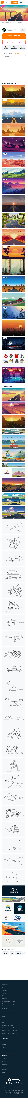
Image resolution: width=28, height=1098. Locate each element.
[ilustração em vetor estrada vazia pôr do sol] (13, 203)
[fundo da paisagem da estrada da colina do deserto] (13, 159)
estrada (5, 987)
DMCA (3, 1056)
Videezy (4, 1027)
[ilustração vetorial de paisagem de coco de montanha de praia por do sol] (13, 251)
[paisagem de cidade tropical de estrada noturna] (13, 342)
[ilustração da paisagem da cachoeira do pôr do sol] (13, 375)
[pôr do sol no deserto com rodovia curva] (13, 499)
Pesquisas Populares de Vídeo (9, 1069)
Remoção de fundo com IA (9, 1042)
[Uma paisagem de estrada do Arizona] (13, 102)
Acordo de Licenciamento (8, 1054)
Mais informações (7, 56)
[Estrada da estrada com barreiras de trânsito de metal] (13, 114)
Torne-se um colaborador (8, 1086)
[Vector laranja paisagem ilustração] (13, 236)
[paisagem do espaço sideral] (13, 143)
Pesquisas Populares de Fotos (9, 1066)
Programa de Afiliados (7, 1059)
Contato (4, 1080)
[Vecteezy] (2, 2)
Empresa (4, 1030)
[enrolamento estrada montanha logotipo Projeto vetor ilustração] (13, 905)
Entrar (21, 2)
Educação (4, 1032)
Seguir (23, 30)
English (4, 1095)
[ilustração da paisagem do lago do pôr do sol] (13, 186)
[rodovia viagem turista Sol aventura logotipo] (7, 476)
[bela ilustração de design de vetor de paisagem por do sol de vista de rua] (13, 407)
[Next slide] (22, 987)
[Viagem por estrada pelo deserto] (13, 283)
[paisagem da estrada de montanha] (9, 486)
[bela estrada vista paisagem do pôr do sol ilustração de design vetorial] (13, 91)
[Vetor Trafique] (13, 358)
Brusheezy (5, 1022)
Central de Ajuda (6, 1078)
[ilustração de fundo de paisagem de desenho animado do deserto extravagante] (13, 129)
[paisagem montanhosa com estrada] (13, 172)
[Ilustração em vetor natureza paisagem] (13, 267)
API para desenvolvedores (8, 1035)
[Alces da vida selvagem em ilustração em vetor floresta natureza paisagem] (13, 312)
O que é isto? (16, 53)
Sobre (3, 1083)
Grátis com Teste (14, 36)
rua (12, 987)
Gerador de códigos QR (8, 1045)
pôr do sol (18, 987)
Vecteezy (4, 1024)
